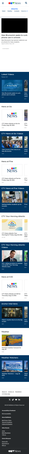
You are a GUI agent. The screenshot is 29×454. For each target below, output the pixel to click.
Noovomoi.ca (5, 443)
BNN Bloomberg (6, 433)
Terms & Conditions (7, 422)
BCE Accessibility (6, 413)
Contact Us (11, 391)
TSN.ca (4, 434)
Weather (9, 11)
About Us (4, 391)
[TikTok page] (13, 400)
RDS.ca (4, 445)
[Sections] (3, 3)
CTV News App (6, 393)
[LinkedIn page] (19, 400)
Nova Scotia (24, 11)
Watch (3, 11)
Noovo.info (5, 441)
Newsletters (18, 391)
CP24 (3, 431)
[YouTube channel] (16, 400)
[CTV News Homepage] (14, 3)
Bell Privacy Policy (7, 420)
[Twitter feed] (10, 400)
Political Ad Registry (7, 424)
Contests (16, 11)
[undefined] (12, 89)
